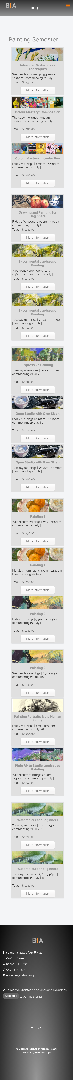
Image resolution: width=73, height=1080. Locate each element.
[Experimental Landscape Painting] (37, 250)
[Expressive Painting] (37, 354)
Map (39, 952)
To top (35, 1028)
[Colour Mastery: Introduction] (37, 148)
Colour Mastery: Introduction (37, 158)
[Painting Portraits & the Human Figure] (37, 705)
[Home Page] (36, 3)
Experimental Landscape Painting (38, 263)
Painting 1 (37, 516)
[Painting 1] (37, 505)
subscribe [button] (11, 996)
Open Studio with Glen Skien (38, 413)
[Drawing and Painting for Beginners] (37, 201)
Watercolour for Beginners (37, 820)
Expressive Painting (37, 365)
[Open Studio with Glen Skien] (37, 402)
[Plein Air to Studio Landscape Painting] (37, 754)
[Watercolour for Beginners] (37, 808)
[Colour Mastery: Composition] (37, 102)
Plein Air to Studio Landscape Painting (37, 767)
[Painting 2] (37, 602)
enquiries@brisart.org (20, 975)
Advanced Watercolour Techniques (37, 67)
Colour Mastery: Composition (37, 112)
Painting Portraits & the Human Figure (37, 718)
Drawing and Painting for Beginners (38, 214)
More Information (37, 90)
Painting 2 (37, 614)
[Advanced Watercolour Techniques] (37, 54)
